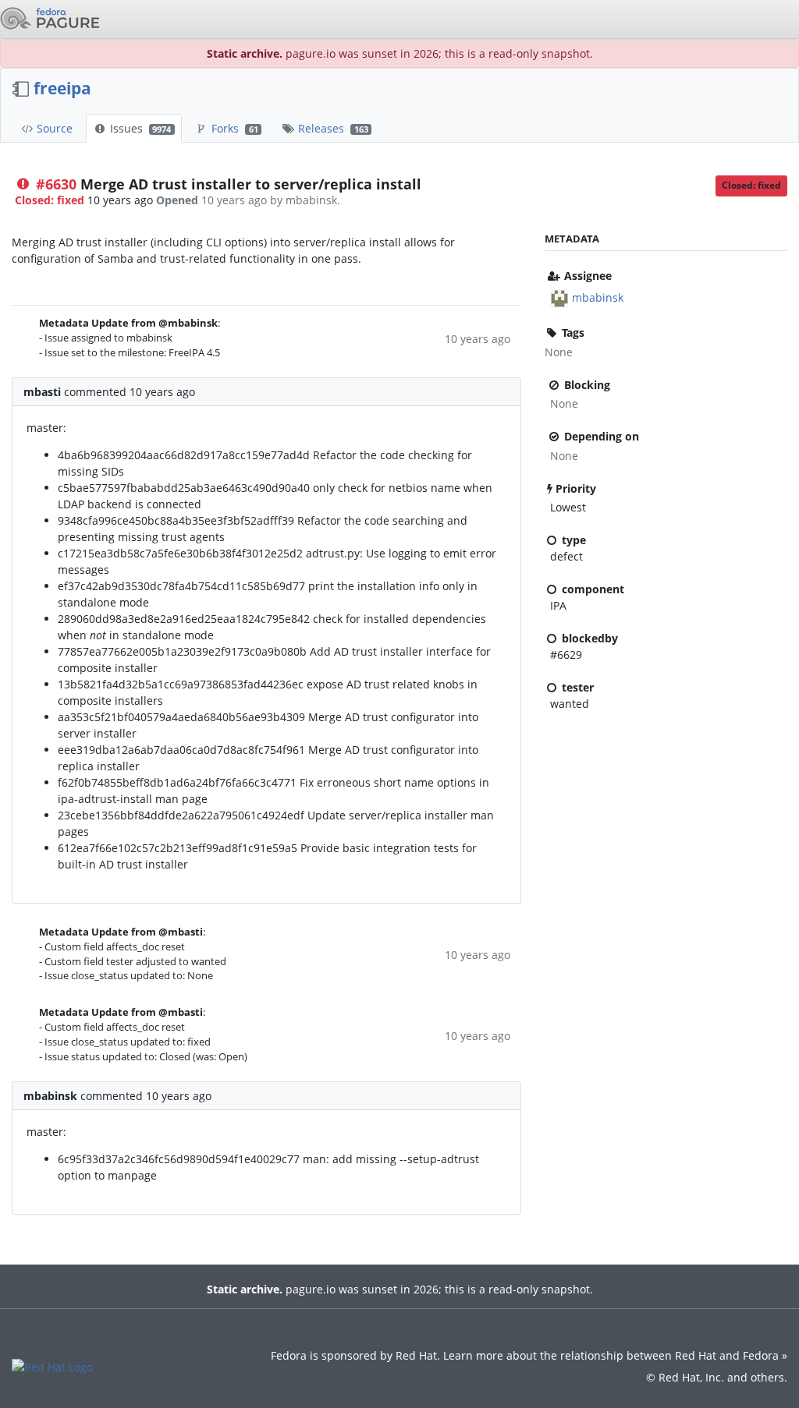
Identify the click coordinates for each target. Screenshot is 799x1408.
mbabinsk (597, 297)
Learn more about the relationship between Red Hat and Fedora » (615, 1355)
